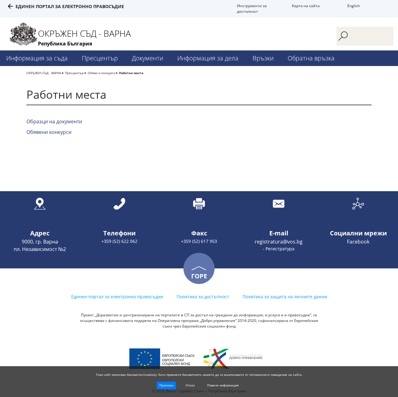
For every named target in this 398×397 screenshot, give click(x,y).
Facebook (358, 241)
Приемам (166, 385)
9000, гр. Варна (40, 241)
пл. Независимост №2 (40, 249)
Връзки (263, 58)
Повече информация (223, 385)
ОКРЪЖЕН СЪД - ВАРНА (43, 73)
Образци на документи (54, 121)
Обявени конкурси (49, 132)
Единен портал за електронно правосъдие (70, 6)
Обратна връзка (311, 58)
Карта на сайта (306, 5)
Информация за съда (37, 58)
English (353, 5)
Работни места (131, 73)
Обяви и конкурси (101, 73)
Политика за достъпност (203, 297)
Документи (147, 58)
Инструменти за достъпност (252, 8)
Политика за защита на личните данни (285, 297)
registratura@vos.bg (279, 241)
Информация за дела (207, 58)
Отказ (190, 385)
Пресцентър (100, 58)
